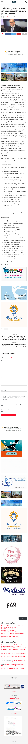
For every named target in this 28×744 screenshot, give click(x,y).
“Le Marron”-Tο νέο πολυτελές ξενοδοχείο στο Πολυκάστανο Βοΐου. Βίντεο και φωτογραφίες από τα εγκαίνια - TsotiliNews (14, 646)
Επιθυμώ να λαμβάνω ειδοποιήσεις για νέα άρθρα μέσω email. (13, 410)
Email (3, 384)
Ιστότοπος (3, 390)
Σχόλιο (3, 360)
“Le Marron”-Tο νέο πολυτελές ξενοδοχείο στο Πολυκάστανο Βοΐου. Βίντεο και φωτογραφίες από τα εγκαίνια (13, 649)
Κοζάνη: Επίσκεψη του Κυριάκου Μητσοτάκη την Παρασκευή (13, 638)
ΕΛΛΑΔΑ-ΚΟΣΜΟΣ (8, 6)
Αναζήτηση (3, 616)
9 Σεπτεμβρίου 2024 (15, 16)
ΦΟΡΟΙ (6, 329)
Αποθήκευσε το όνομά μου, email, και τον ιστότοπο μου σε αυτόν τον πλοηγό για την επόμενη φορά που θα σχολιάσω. (14, 398)
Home (2, 6)
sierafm (6, 16)
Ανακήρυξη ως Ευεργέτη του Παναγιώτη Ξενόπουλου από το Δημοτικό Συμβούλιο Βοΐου (13, 656)
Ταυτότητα (14, 694)
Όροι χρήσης (14, 695)
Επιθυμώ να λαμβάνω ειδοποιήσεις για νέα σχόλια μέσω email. (13, 404)
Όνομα (3, 378)
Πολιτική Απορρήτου (14, 697)
